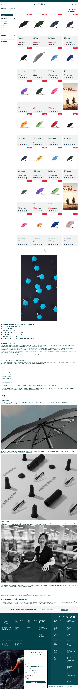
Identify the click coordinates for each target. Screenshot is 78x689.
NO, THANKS (35, 685)
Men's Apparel (17, 642)
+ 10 (74, 144)
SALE (4, 30)
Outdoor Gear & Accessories (44, 629)
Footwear (16, 622)
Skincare (16, 647)
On (54, 635)
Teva (54, 660)
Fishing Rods (4, 643)
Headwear (16, 629)
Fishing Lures (4, 649)
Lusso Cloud (56, 627)
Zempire (55, 644)
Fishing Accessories (5, 646)
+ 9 (74, 44)
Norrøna (55, 634)
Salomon (55, 628)
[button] (1, 4)
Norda (55, 633)
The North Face (69, 623)
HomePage (3, 8)
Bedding (40, 626)
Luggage (5, 21)
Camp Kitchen (41, 627)
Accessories (17, 627)
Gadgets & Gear (42, 635)
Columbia (55, 630)
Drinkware (17, 645)
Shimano (68, 646)
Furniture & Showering (43, 628)
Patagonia (55, 623)
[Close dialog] (46, 651)
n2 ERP (72, 686)
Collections (5, 25)
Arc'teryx (55, 626)
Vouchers (40, 630)
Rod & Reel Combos (5, 647)
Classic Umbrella (67, 38)
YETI (54, 629)
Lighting (40, 623)
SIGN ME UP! (35, 682)
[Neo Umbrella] (24, 24)
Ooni (67, 668)
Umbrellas (6, 23)
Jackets (16, 621)
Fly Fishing (4, 644)
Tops (15, 623)
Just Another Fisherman (58, 653)
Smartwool (56, 637)
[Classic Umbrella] (70, 24)
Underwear (17, 626)
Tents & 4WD (41, 636)
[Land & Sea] (39, 4)
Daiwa (55, 622)
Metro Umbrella (67, 138)
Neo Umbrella (21, 38)
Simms (55, 636)
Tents (40, 622)
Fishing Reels (4, 642)
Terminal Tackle (5, 645)
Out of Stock (6, 46)
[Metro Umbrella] (70, 124)
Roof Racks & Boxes (18, 643)
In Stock (5, 44)
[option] (19, 44)
